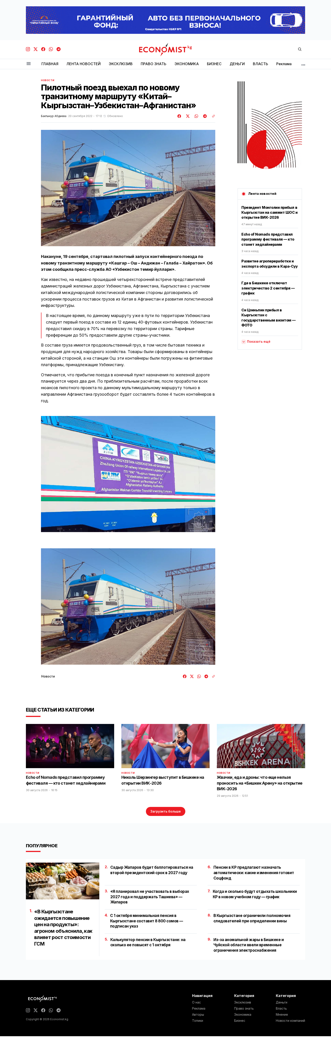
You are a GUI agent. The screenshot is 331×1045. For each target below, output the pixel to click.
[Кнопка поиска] (299, 49)
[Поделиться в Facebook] (179, 116)
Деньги (281, 1002)
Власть (281, 1008)
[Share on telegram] (204, 116)
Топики (197, 1020)
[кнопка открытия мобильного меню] (28, 64)
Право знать (244, 1008)
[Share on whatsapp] (195, 116)
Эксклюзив (242, 1002)
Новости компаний (290, 1020)
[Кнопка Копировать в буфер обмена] (212, 116)
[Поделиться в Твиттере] (187, 116)
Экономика (242, 1014)
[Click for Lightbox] (128, 474)
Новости (47, 80)
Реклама (198, 1008)
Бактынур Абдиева (53, 116)
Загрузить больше (165, 811)
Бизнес (239, 1020)
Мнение (282, 1014)
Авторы (198, 1014)
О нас (196, 1002)
